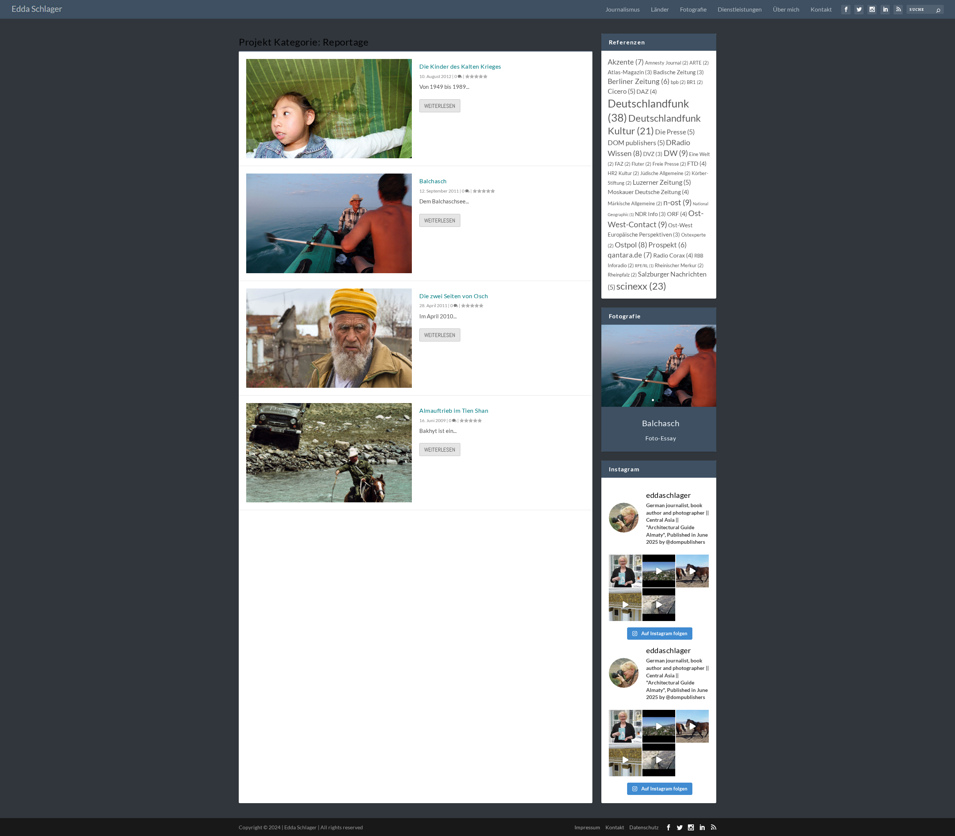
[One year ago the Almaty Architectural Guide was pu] (625, 571)
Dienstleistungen (740, 9)
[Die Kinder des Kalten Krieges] (329, 108)
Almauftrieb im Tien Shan (453, 410)
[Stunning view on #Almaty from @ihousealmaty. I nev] (658, 571)
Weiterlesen (439, 105)
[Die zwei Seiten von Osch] (329, 338)
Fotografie (693, 9)
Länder (660, 9)
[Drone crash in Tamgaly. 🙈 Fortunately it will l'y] (658, 604)
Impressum (587, 827)
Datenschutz (643, 827)
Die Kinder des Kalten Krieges (460, 66)
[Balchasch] (329, 223)
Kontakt (821, 9)
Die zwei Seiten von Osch (453, 295)
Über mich (786, 9)
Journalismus (622, 9)
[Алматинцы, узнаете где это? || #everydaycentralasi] (625, 604)
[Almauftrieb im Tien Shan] (329, 452)
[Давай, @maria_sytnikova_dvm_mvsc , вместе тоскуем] (692, 571)
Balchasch (433, 180)
